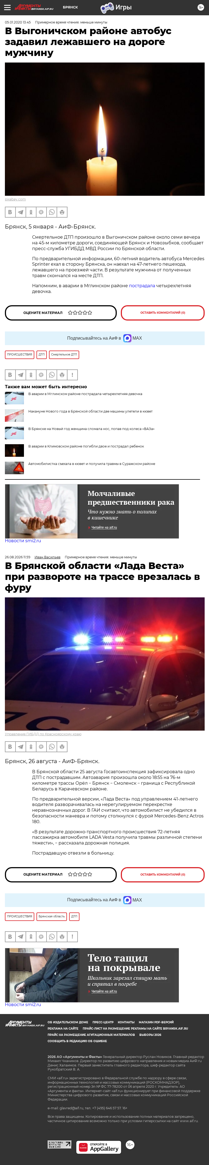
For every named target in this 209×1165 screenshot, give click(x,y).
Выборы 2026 (150, 1035)
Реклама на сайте (63, 1028)
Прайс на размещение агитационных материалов (91, 1035)
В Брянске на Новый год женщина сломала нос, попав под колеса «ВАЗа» (91, 429)
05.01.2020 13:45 (18, 22)
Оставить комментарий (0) (162, 313)
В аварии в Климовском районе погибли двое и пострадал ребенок (86, 446)
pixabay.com (15, 199)
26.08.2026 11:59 (17, 557)
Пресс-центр (103, 1022)
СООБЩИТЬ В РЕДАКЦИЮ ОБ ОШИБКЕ (77, 1041)
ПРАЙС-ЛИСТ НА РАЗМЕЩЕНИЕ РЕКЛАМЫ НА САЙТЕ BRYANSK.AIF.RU (135, 1028)
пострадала (142, 285)
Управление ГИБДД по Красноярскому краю (43, 734)
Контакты (126, 1022)
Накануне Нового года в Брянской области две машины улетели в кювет (90, 411)
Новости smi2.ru (23, 540)
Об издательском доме (68, 1022)
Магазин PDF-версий (156, 1022)
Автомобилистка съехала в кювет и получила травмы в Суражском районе (91, 464)
